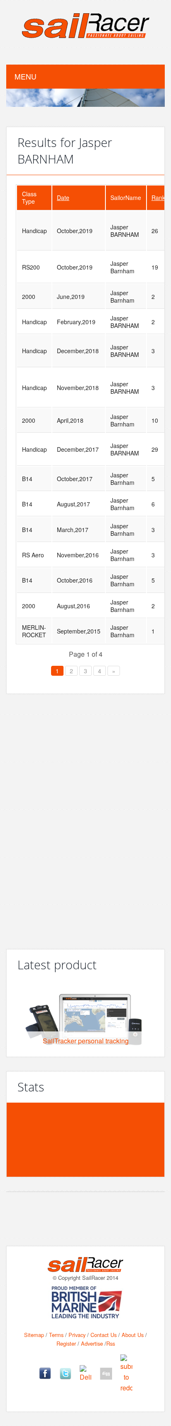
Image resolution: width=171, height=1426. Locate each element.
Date (63, 197)
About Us (133, 1335)
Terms (56, 1335)
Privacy (77, 1335)
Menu (26, 76)
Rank (158, 197)
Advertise (92, 1343)
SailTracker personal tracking (86, 1040)
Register (66, 1343)
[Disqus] (85, 818)
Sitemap (34, 1335)
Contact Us (103, 1335)
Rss (110, 1343)
